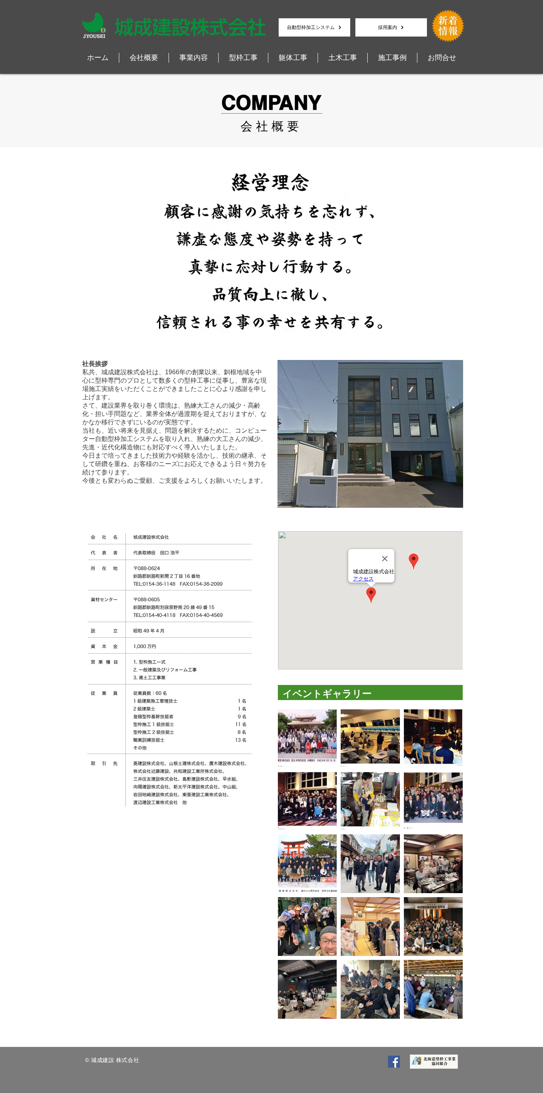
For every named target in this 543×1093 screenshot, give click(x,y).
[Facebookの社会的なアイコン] (394, 1062)
